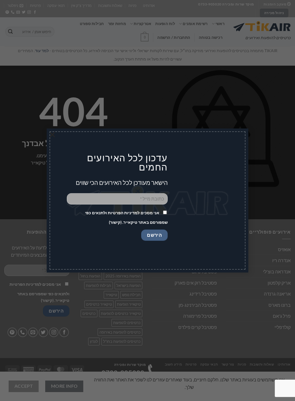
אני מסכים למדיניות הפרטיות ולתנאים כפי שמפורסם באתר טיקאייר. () (126, 217)
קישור (115, 222)
